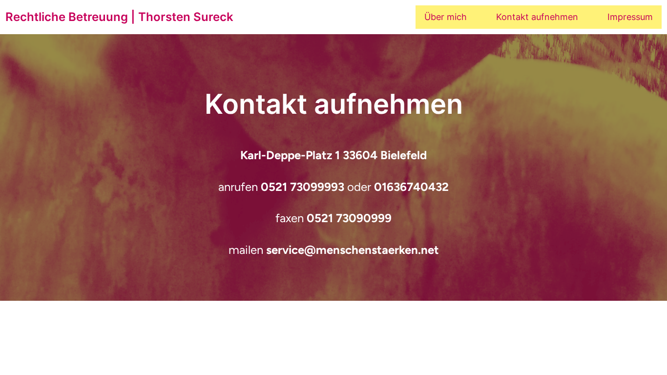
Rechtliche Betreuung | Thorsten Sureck (119, 17)
